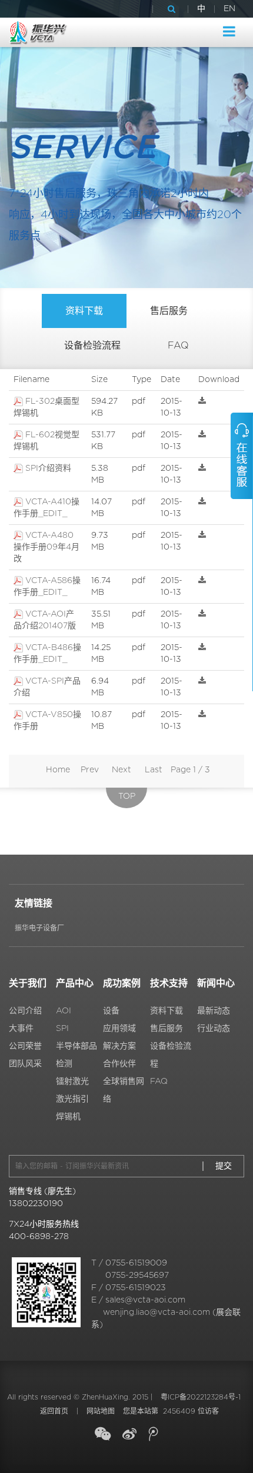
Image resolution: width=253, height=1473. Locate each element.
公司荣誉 (25, 1046)
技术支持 (169, 983)
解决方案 (119, 1046)
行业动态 (213, 1029)
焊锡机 (68, 1117)
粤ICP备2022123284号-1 (201, 1397)
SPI (62, 1029)
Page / (190, 770)
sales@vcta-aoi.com (145, 1300)
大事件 (21, 1029)
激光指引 (72, 1099)
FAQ (178, 345)
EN (229, 9)
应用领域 (119, 1029)
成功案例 (122, 983)
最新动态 (213, 1011)
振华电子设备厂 (39, 928)
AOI (63, 1011)
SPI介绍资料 (48, 468)
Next (121, 770)
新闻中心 (216, 983)
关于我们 (27, 983)
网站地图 (100, 1411)
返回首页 (54, 1411)
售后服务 (169, 311)
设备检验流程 (92, 345)
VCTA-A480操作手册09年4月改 (46, 547)
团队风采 (25, 1064)
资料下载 (84, 311)
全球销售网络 (123, 1090)
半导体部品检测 (76, 1055)
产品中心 (75, 983)
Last (153, 770)
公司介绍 (25, 1011)
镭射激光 (72, 1081)
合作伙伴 (119, 1064)
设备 (111, 1011)
